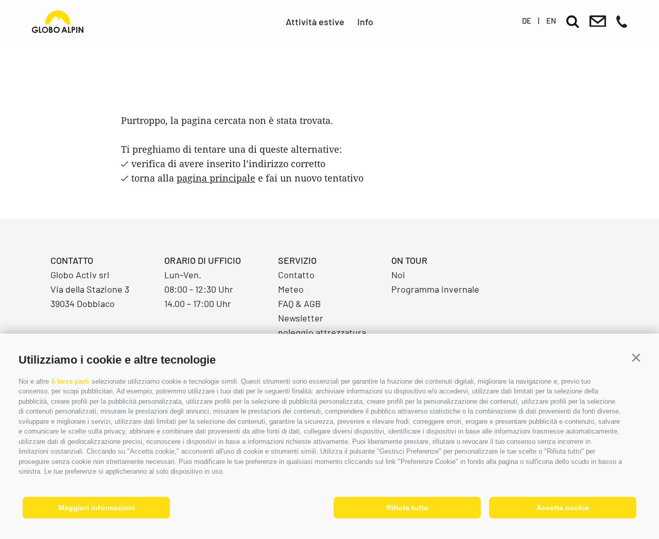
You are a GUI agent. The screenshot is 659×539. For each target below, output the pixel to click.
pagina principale (216, 178)
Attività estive (315, 21)
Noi (398, 274)
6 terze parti (70, 381)
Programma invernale (435, 289)
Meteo (291, 289)
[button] (635, 358)
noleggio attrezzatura (322, 332)
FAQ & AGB (299, 303)
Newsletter (300, 318)
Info (365, 21)
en (551, 20)
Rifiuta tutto (407, 508)
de (526, 20)
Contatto (296, 274)
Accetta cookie (562, 508)
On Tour (409, 260)
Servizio (297, 260)
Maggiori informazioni (96, 508)
